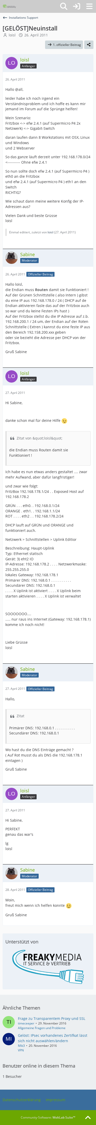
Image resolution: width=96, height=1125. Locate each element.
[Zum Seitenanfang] (87, 1117)
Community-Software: (48, 1117)
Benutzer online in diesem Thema (39, 1066)
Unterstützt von (21, 942)
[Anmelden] (76, 6)
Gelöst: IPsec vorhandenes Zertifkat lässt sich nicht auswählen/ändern (52, 1038)
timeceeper (26, 1023)
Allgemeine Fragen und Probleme (42, 1028)
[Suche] (64, 6)
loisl (12, 35)
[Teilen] (88, 45)
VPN (21, 1050)
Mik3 (21, 1045)
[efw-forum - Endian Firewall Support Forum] (9, 6)
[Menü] (89, 6)
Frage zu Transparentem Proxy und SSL (51, 1018)
